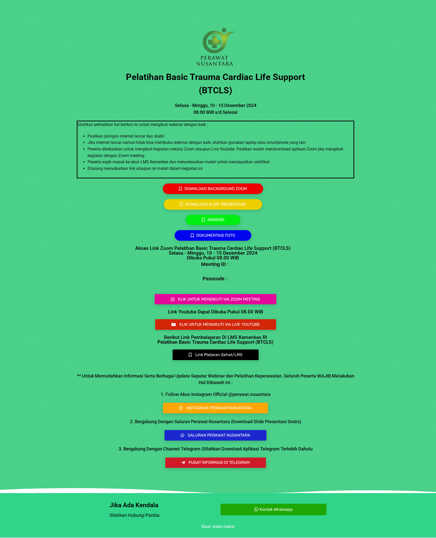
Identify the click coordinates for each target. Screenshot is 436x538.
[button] (215, 299)
